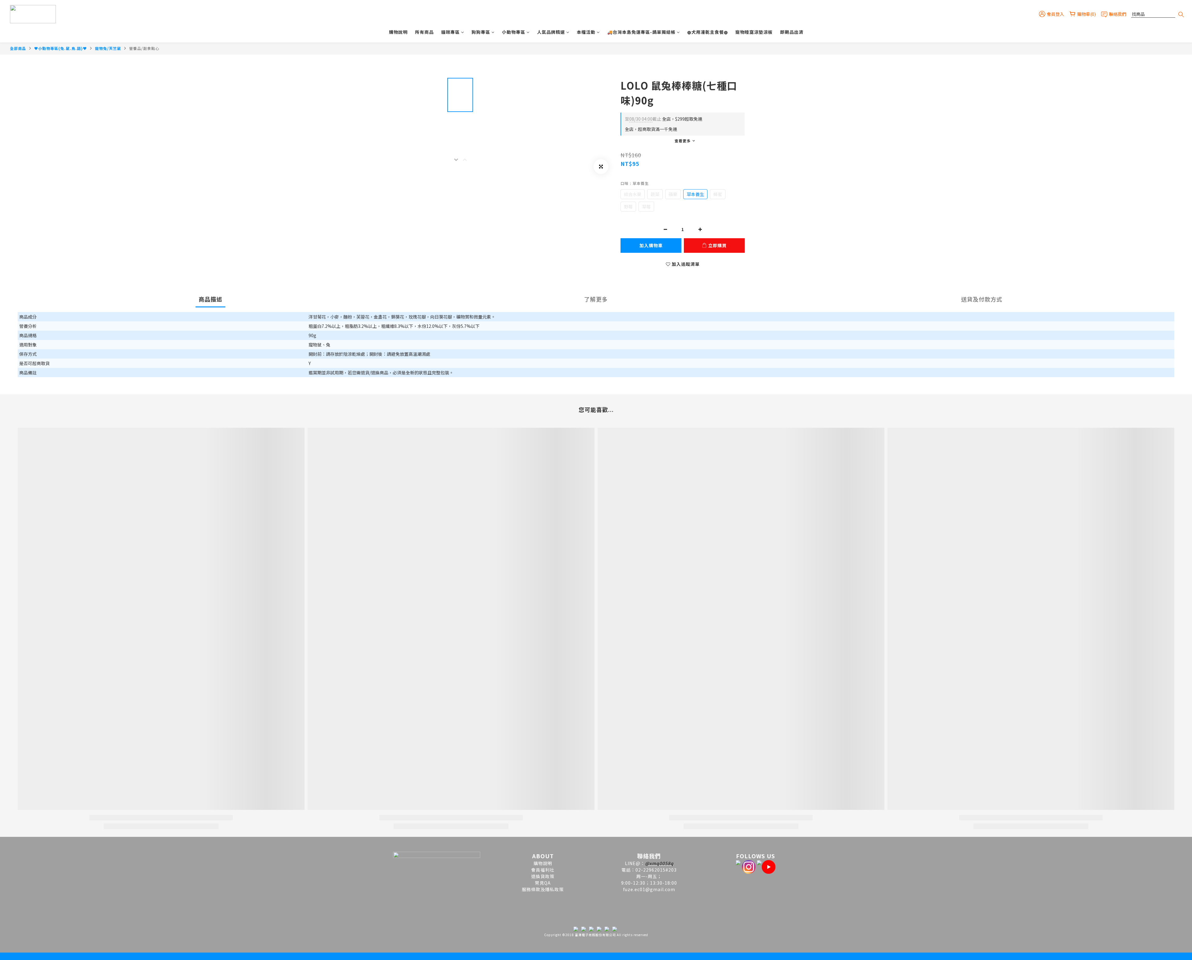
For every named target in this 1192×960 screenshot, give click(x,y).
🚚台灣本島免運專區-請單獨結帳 (641, 32)
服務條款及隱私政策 (543, 889)
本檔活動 (586, 32)
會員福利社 (542, 870)
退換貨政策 (542, 876)
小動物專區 (513, 32)
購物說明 (398, 32)
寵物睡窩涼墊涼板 (754, 32)
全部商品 (18, 48)
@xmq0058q (659, 863)
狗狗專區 (481, 32)
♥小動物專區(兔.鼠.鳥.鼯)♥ (60, 48)
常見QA (543, 883)
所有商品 (424, 32)
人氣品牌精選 (551, 32)
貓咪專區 (450, 32)
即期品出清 (791, 32)
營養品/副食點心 (144, 48)
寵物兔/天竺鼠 (108, 48)
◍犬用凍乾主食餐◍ (707, 32)
